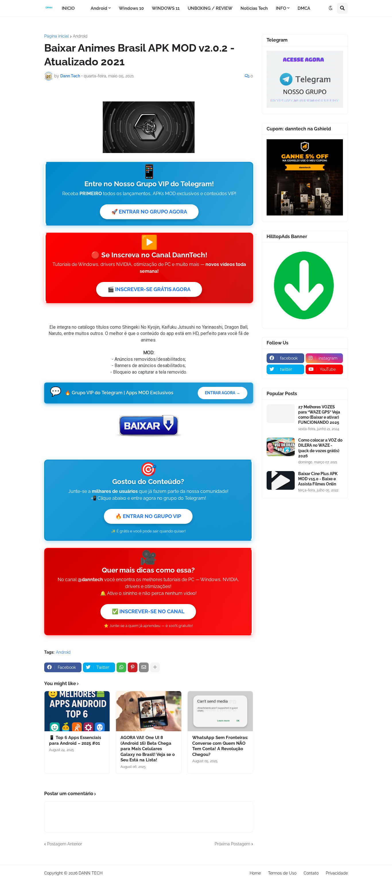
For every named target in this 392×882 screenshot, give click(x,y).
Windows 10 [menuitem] (131, 8)
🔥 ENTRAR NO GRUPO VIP (148, 516)
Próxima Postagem (232, 844)
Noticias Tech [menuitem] (254, 8)
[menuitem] (83, 8)
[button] (330, 8)
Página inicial (56, 36)
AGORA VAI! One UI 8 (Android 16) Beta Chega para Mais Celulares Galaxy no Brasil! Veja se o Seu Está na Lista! (148, 749)
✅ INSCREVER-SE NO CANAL (148, 611)
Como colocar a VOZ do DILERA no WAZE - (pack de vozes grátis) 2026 (320, 448)
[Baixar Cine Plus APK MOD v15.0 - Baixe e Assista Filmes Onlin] (281, 480)
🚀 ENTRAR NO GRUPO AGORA (149, 212)
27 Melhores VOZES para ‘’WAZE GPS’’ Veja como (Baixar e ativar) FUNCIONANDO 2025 (319, 415)
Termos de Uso (282, 873)
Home (255, 873)
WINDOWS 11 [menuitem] (166, 8)
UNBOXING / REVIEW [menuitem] (210, 8)
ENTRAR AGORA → (222, 393)
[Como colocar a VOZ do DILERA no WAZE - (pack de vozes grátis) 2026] (281, 447)
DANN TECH (90, 873)
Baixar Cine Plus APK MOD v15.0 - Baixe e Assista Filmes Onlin (317, 478)
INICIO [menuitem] (68, 8)
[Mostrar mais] (155, 667)
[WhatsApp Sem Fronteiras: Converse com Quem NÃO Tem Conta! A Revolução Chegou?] (220, 711)
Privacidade (337, 873)
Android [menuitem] (99, 8)
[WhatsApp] (121, 667)
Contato (311, 873)
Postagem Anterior (64, 844)
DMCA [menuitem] (304, 8)
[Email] (144, 667)
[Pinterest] (132, 667)
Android (80, 36)
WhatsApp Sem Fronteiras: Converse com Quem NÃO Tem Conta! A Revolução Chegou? (220, 746)
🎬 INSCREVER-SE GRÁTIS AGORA (149, 289)
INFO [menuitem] (281, 8)
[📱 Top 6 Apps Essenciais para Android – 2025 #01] (77, 711)
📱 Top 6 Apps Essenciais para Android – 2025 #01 (75, 740)
